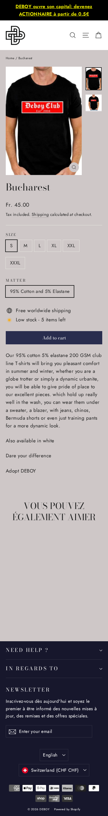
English (50, 755)
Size (11, 235)
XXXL (15, 263)
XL (54, 245)
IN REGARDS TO (32, 668)
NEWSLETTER (28, 689)
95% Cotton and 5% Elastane (39, 291)
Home (10, 58)
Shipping (40, 214)
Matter (16, 280)
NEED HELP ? (27, 650)
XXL (71, 245)
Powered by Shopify (67, 809)
